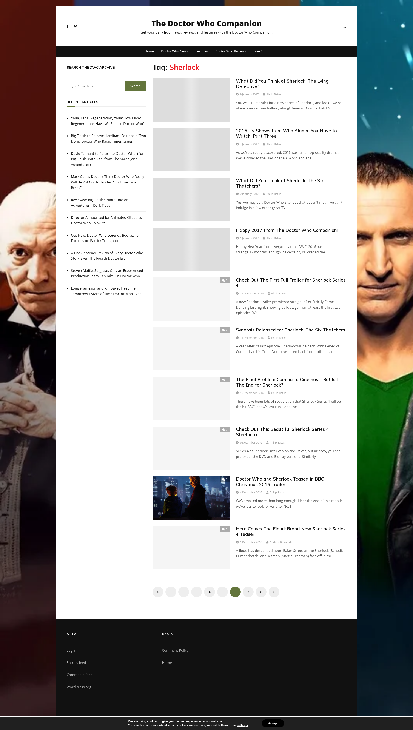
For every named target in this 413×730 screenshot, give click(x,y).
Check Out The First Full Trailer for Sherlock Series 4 (290, 282)
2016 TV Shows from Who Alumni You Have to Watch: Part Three (286, 133)
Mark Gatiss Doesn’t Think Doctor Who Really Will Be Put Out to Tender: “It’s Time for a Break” (107, 182)
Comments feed (79, 674)
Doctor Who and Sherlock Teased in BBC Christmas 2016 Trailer (280, 481)
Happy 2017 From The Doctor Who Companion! (287, 230)
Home (149, 51)
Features (201, 51)
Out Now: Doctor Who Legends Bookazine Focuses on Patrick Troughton (105, 238)
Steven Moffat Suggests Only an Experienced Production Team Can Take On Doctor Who (107, 273)
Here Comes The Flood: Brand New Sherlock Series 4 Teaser (290, 531)
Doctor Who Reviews (230, 51)
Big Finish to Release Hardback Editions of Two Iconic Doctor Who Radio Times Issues (108, 138)
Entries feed (76, 662)
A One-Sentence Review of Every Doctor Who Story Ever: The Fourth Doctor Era (107, 256)
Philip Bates (273, 94)
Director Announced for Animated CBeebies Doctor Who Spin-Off (106, 220)
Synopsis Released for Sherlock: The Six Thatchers (290, 330)
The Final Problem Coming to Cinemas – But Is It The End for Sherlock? (288, 382)
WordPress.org (79, 687)
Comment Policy (175, 650)
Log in (71, 650)
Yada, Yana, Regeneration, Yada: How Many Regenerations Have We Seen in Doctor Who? (108, 121)
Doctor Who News (174, 51)
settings (242, 725)
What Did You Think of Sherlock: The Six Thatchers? (280, 183)
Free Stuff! (260, 51)
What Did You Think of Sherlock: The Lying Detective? (282, 83)
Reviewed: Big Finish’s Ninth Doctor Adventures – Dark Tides (99, 202)
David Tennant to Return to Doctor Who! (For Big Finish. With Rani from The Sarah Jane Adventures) (107, 159)
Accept (273, 723)
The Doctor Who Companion (206, 23)
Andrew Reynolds (281, 542)
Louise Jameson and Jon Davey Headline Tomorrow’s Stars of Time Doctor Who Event (107, 291)
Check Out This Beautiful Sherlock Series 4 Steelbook (282, 431)
